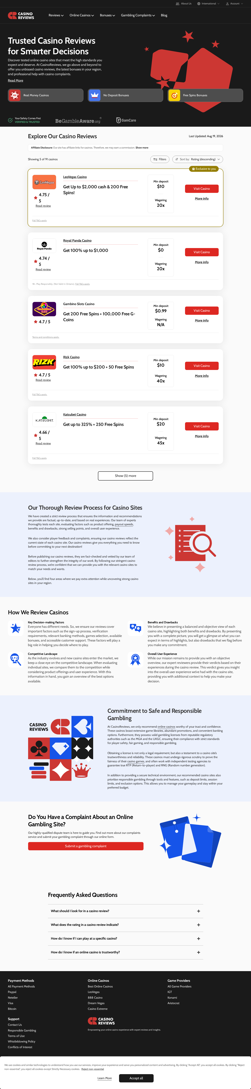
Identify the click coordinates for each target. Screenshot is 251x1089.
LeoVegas (94, 992)
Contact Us (15, 1024)
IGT (170, 992)
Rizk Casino (71, 357)
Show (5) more (125, 476)
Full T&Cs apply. (39, 394)
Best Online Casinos (100, 986)
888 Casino (95, 997)
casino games (135, 761)
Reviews (54, 15)
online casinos (166, 726)
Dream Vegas (96, 1003)
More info (202, 199)
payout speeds (124, 524)
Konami (172, 997)
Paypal (12, 992)
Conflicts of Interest (20, 1047)
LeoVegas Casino (75, 177)
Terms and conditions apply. (45, 337)
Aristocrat (173, 1003)
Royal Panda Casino (77, 241)
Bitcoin (12, 1009)
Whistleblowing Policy (21, 1041)
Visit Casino (202, 189)
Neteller (13, 997)
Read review (43, 206)
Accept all (136, 1078)
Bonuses (106, 15)
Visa (10, 1003)
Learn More (105, 1078)
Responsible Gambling (22, 1030)
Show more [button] (141, 147)
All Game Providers (179, 986)
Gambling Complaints (136, 15)
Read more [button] (15, 80)
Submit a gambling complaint (85, 846)
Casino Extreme (97, 1009)
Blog (164, 15)
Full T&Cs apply (39, 220)
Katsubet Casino (74, 414)
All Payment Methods (21, 986)
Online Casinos (80, 15)
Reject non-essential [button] (92, 1069)
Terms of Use (16, 1036)
